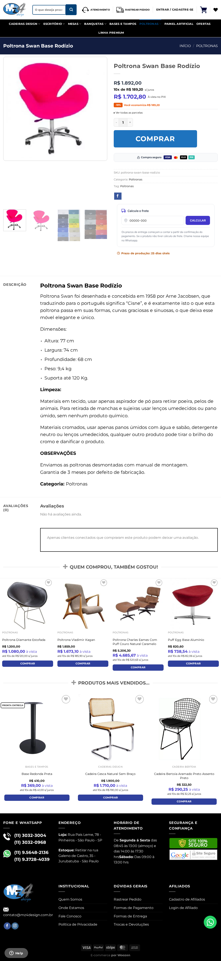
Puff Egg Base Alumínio (186, 640)
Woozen (123, 955)
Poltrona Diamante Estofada (23, 640)
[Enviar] (71, 9)
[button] (203, 9)
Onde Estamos (71, 908)
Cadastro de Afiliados (187, 899)
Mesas (73, 23)
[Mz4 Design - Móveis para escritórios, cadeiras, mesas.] (14, 10)
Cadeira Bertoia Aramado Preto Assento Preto (184, 776)
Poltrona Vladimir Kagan (76, 640)
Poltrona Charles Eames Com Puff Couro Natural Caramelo (135, 642)
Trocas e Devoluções (131, 924)
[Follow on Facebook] (7, 926)
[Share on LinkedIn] (149, 196)
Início (185, 46)
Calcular (198, 220)
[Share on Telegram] (165, 196)
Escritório (52, 23)
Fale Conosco (69, 916)
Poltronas (148, 23)
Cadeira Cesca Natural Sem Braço (110, 774)
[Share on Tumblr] (157, 196)
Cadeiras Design (23, 23)
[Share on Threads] (133, 196)
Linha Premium (111, 32)
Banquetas (93, 23)
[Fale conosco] (210, 922)
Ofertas (203, 23)
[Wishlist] (215, 9)
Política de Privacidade (77, 924)
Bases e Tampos (122, 23)
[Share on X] (125, 196)
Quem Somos (70, 899)
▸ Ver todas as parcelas (128, 112)
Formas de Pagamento (133, 908)
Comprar (155, 138)
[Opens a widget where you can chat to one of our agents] (16, 953)
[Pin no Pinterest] (141, 196)
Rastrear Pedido (127, 899)
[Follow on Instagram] (15, 926)
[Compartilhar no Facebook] (118, 196)
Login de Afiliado (183, 908)
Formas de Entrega (130, 916)
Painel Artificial (178, 23)
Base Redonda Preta (37, 774)
